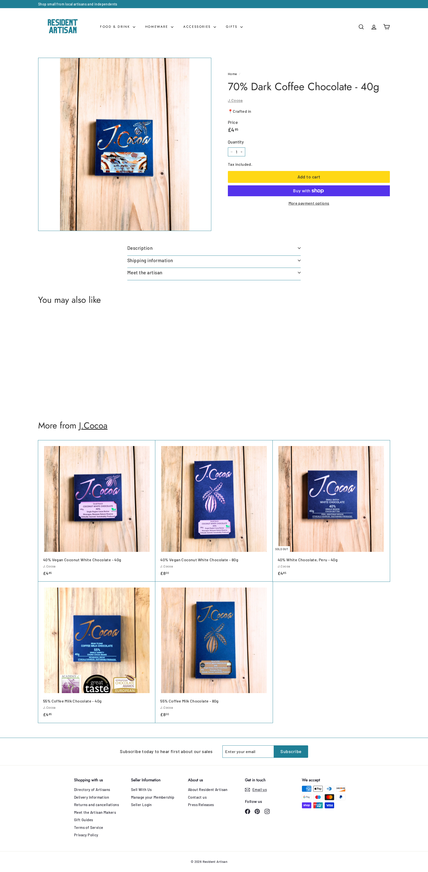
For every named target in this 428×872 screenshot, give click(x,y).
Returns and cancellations (96, 804)
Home (232, 74)
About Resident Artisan (208, 789)
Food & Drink (116, 26)
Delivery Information (91, 797)
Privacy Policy (86, 835)
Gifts (232, 26)
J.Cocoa (235, 100)
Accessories (197, 26)
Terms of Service (88, 827)
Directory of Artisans (92, 789)
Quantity (236, 141)
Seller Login (141, 804)
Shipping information (150, 260)
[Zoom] (124, 144)
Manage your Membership (152, 797)
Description (140, 248)
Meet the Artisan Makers (95, 812)
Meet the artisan (144, 272)
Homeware (157, 26)
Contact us (197, 797)
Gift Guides (83, 819)
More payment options (309, 203)
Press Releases (201, 804)
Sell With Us (141, 789)
